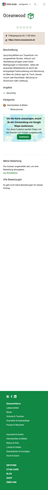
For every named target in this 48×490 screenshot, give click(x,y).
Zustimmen (24, 137)
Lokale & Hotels (13, 447)
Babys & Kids (12, 443)
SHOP (9, 478)
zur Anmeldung (10, 173)
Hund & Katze (12, 455)
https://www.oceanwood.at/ (22, 40)
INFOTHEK (11, 465)
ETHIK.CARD (12, 469)
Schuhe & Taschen (15, 416)
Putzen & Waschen (15, 425)
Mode (9, 412)
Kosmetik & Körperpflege (17, 420)
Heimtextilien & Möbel (16, 438)
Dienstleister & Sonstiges (18, 451)
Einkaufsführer (13, 403)
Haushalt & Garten (15, 434)
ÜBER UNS (11, 482)
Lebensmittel (12, 408)
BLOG (9, 473)
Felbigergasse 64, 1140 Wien (22, 35)
